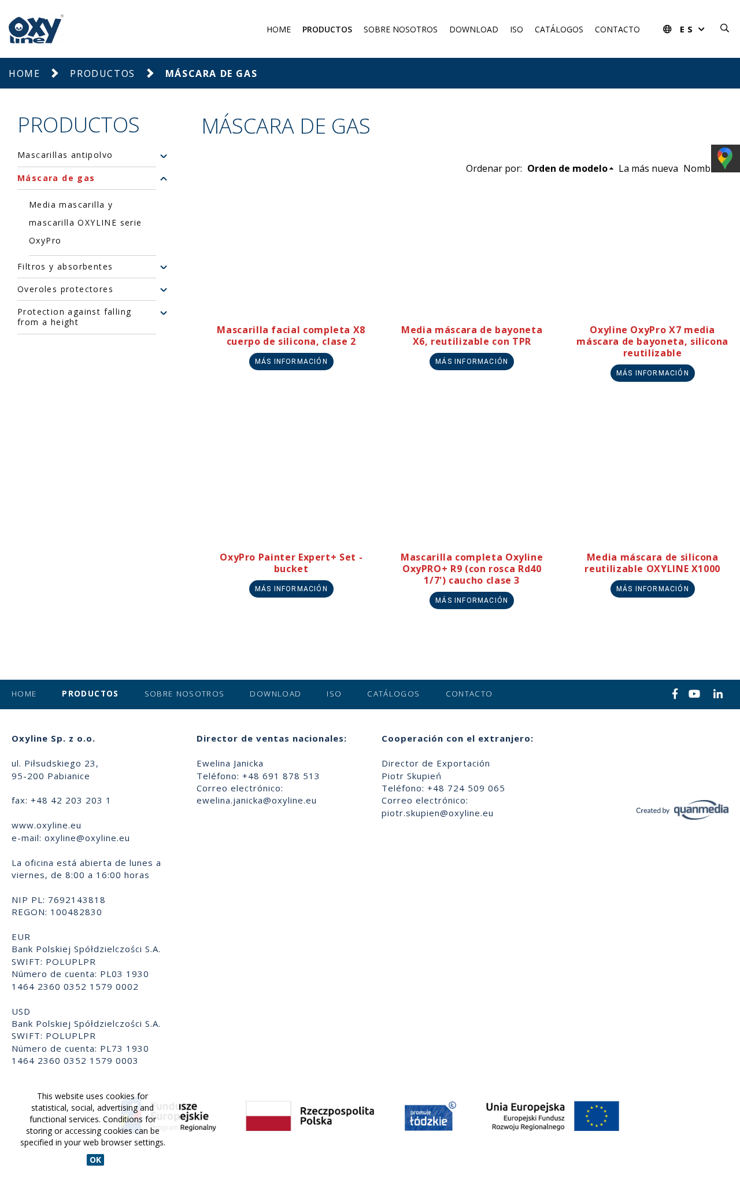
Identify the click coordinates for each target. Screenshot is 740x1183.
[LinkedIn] (718, 695)
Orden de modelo (567, 168)
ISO (516, 29)
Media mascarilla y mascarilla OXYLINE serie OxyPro (85, 222)
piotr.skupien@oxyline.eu (438, 813)
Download (473, 29)
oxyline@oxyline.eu (87, 837)
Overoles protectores (65, 289)
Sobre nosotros (401, 29)
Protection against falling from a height (74, 317)
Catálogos (559, 29)
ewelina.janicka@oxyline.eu (257, 800)
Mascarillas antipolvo (65, 155)
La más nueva (648, 168)
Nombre (701, 168)
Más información (291, 362)
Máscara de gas (56, 178)
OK (95, 1159)
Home (279, 29)
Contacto (617, 29)
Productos (327, 29)
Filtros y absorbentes (65, 266)
